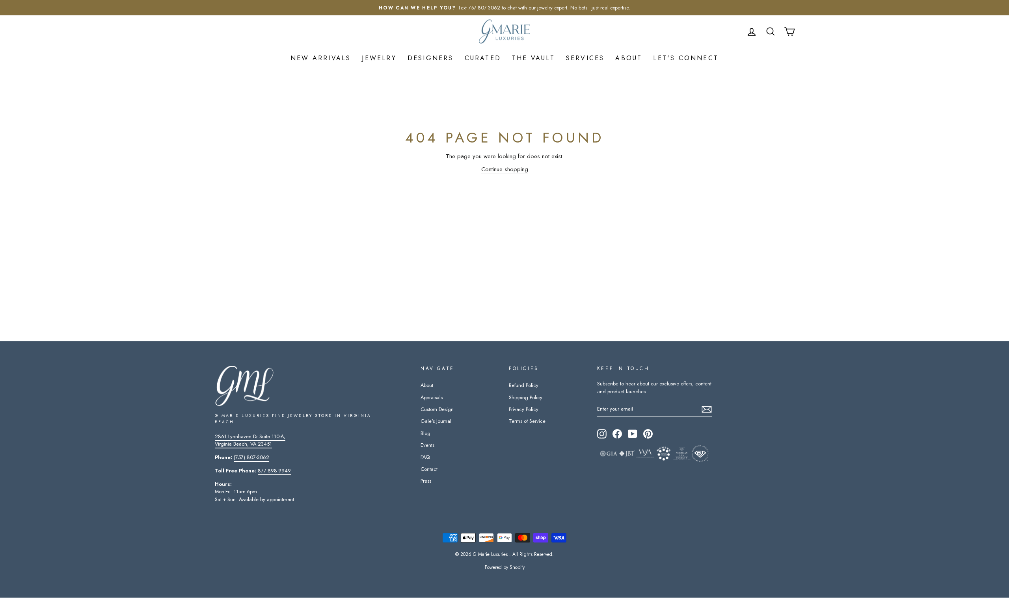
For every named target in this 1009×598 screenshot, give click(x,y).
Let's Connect (686, 58)
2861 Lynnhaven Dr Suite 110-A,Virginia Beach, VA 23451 (250, 440)
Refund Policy (523, 385)
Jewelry (379, 58)
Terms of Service (527, 421)
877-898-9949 (274, 470)
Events (427, 445)
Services (585, 58)
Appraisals (432, 397)
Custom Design (437, 409)
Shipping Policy (525, 397)
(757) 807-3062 (251, 457)
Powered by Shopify (505, 567)
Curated (483, 58)
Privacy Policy (523, 409)
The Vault (533, 58)
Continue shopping (504, 169)
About (628, 58)
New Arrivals (320, 58)
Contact (429, 469)
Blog (425, 433)
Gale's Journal (436, 421)
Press (426, 481)
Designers (431, 58)
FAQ (425, 457)
